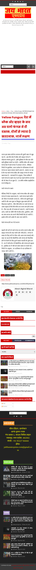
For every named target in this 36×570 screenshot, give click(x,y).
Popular (18, 340)
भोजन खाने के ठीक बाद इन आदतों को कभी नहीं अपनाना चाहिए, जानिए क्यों (22, 476)
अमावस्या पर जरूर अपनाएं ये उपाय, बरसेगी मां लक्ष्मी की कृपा (22, 529)
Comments (29, 340)
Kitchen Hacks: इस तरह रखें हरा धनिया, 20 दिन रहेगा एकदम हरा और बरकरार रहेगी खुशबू (22, 493)
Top (12, 111)
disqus (18, 311)
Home (3, 111)
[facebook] (13, 1)
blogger (6, 311)
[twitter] (15, 1)
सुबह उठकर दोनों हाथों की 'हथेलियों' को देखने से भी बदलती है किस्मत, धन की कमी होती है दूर (22, 385)
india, (5, 143)
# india (7, 275)
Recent (6, 340)
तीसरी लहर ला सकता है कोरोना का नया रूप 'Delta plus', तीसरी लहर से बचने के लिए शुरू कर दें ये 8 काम (22, 502)
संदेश (4, 403)
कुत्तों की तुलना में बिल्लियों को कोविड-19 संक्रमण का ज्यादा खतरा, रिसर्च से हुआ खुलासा (22, 484)
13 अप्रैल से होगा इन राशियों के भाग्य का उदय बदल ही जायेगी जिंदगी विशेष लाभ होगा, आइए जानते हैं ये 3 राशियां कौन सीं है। (21, 362)
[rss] (20, 1)
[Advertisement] (18, 46)
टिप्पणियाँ (5, 406)
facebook (29, 311)
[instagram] (23, 1)
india (7, 111)
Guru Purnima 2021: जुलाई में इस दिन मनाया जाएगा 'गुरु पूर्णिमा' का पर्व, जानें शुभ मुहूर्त (21, 378)
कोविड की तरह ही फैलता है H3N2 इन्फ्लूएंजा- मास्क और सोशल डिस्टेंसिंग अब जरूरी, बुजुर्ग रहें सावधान (22, 468)
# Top (12, 275)
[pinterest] (18, 1)
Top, (9, 143)
